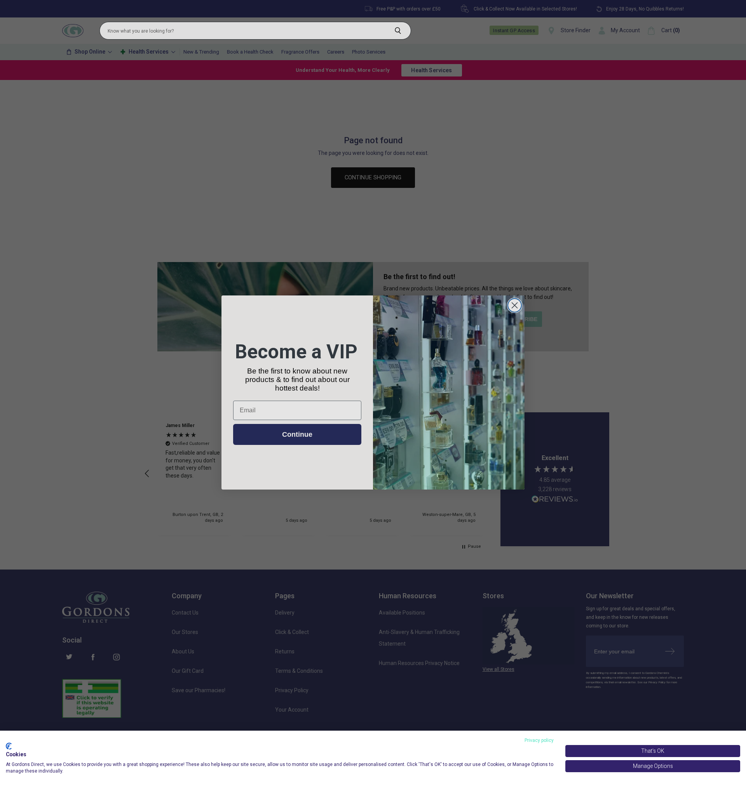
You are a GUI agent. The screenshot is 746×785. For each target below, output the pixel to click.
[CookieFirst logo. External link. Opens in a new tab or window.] (9, 746)
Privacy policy (539, 740)
